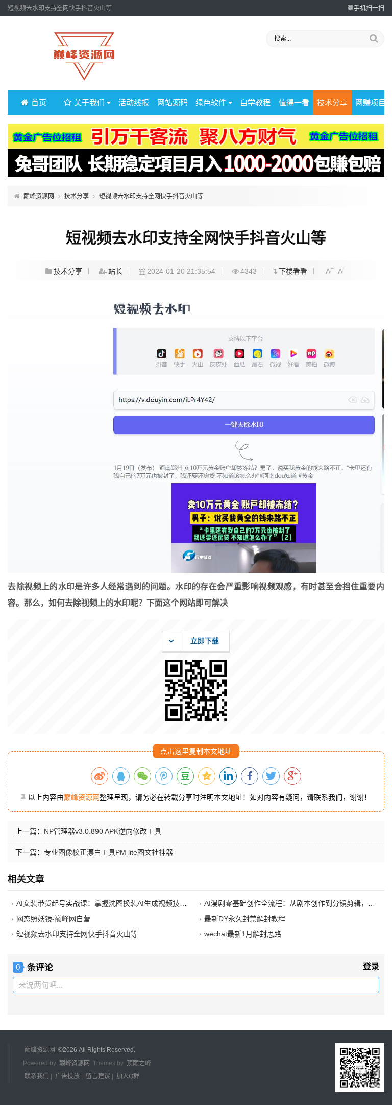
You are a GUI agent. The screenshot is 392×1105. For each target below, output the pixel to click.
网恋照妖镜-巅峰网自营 (53, 919)
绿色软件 (210, 102)
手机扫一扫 (369, 8)
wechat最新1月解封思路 (242, 934)
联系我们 (36, 1076)
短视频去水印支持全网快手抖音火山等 (151, 196)
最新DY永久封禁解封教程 (244, 919)
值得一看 (294, 102)
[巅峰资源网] (84, 81)
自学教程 (255, 102)
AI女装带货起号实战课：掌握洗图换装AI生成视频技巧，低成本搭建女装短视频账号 (148, 903)
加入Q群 (127, 1076)
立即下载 (204, 641)
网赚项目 (370, 102)
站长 (115, 271)
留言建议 (98, 1076)
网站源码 (172, 102)
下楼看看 (293, 271)
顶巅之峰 (139, 1063)
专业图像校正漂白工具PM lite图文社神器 (108, 852)
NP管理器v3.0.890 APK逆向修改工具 (102, 831)
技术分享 (332, 102)
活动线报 (133, 102)
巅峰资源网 (38, 196)
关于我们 (89, 102)
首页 (38, 102)
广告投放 (67, 1076)
